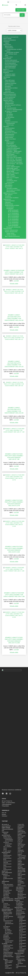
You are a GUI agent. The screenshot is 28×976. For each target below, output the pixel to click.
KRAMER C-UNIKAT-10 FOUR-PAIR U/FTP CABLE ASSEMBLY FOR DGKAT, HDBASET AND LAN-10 (14, 272)
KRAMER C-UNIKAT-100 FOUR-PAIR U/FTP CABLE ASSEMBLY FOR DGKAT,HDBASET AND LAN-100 (14, 317)
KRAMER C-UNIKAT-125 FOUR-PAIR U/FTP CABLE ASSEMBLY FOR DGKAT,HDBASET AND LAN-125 (14, 364)
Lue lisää (16, 280)
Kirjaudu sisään (20, 9)
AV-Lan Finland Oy (21, 972)
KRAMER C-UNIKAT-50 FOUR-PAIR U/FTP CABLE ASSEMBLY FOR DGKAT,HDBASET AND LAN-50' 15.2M (14, 549)
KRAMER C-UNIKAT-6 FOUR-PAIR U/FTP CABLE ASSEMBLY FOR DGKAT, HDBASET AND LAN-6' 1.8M (14, 594)
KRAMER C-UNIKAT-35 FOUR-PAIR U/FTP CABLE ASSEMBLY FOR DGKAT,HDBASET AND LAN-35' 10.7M (14, 503)
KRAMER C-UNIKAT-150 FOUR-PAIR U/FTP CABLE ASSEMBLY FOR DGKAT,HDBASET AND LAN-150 (14, 410)
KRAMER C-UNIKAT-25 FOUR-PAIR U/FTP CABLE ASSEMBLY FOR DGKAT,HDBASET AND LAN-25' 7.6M (14, 456)
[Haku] (22, 15)
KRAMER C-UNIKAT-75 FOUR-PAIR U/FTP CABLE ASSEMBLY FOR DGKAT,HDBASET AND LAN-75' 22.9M (14, 640)
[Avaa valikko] (25, 5)
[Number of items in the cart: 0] (16, 5)
